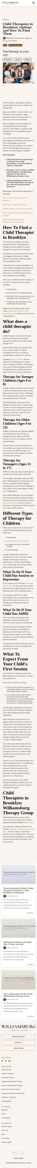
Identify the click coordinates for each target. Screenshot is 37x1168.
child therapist (17, 359)
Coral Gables (5, 1118)
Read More (30, 913)
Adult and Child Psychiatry (10, 1089)
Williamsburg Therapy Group (15, 38)
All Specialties (6, 1101)
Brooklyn (7, 59)
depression (7, 586)
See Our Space (6, 1126)
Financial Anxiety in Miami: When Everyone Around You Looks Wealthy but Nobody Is (18, 890)
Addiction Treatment (8, 1097)
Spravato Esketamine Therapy (12, 1085)
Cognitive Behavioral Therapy (11, 1081)
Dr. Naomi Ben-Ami (12, 896)
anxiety (28, 583)
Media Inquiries (6, 1142)
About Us (4, 1130)
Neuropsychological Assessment (13, 1093)
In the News (5, 1138)
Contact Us (18, 1042)
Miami (27, 59)
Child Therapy (6, 1070)
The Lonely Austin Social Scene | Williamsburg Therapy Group (18, 995)
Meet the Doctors (18, 1036)
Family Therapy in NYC (15, 45)
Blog (3, 1134)
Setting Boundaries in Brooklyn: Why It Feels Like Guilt (17, 943)
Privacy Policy (18, 1158)
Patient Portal (18, 1048)
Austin (18, 59)
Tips (5, 45)
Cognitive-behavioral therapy (18, 541)
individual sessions (10, 503)
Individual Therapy (7, 1077)
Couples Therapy (7, 1074)
